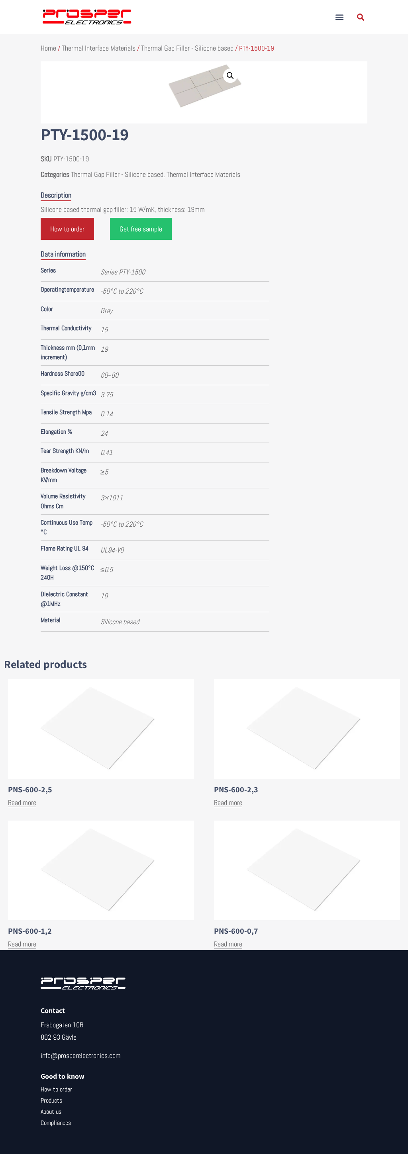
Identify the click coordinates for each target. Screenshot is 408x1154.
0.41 (106, 452)
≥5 (104, 471)
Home (48, 48)
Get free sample (141, 228)
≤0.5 (106, 569)
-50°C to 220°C (121, 291)
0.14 (106, 413)
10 (104, 595)
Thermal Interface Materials (98, 48)
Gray (106, 310)
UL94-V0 (112, 549)
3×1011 (111, 497)
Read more (22, 802)
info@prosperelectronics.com (81, 1055)
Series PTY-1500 (122, 271)
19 (104, 349)
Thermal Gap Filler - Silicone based (187, 48)
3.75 (106, 394)
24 (104, 433)
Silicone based (119, 621)
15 (104, 329)
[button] (339, 17)
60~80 (109, 375)
